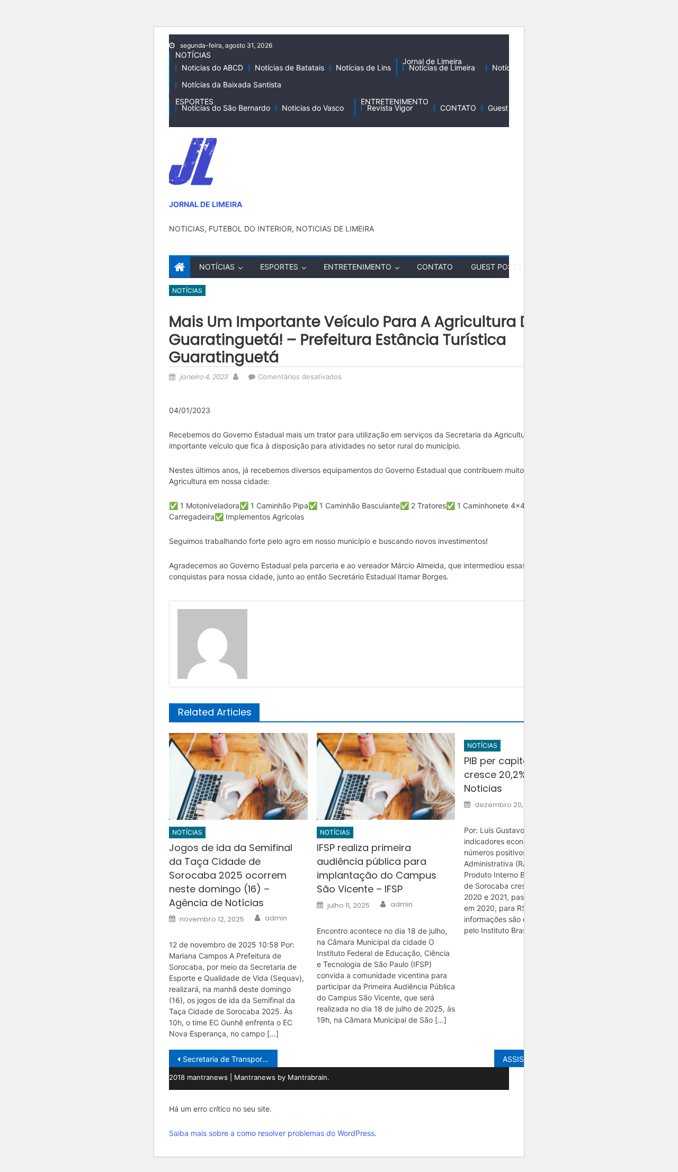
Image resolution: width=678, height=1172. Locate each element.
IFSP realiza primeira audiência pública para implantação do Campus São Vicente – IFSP (376, 868)
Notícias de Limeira (442, 67)
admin (276, 918)
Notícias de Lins (363, 67)
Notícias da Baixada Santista (231, 84)
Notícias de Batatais (289, 67)
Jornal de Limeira (432, 61)
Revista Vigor (390, 107)
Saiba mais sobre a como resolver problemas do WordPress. (273, 1133)
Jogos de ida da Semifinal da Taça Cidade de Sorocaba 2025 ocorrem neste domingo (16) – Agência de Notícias (230, 875)
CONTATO (458, 107)
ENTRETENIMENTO (395, 101)
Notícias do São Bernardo (226, 107)
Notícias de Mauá (522, 67)
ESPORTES (194, 101)
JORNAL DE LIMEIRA (205, 204)
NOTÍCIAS (193, 54)
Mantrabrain (307, 1077)
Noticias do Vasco (313, 107)
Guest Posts (508, 107)
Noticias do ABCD (212, 67)
